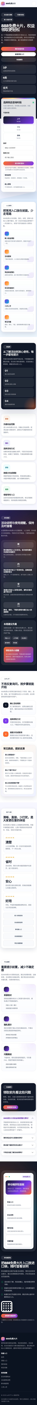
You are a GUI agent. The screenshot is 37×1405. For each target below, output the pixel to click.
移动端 (15, 642)
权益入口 (7, 638)
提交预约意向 (19, 163)
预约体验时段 (19, 49)
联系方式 (6, 153)
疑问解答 (7, 642)
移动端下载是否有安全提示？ (13, 1145)
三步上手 (4, 1387)
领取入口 (4, 1361)
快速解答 (20, 60)
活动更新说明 (5, 1380)
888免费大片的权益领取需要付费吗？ (16, 1118)
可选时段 (6, 113)
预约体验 (4, 1364)
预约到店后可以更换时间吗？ (13, 1138)
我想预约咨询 (11, 1107)
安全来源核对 (5, 1377)
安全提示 (24, 638)
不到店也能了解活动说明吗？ (13, 1152)
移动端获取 (5, 1383)
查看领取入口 (19, 54)
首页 (2, 1357)
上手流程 (15, 638)
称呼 (4, 143)
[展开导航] (34, 4)
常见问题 (4, 1368)
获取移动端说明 (10, 1316)
